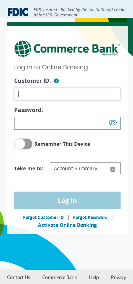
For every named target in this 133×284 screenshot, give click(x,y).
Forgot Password (91, 217)
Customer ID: (32, 81)
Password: (28, 110)
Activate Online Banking (67, 224)
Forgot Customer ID (43, 217)
